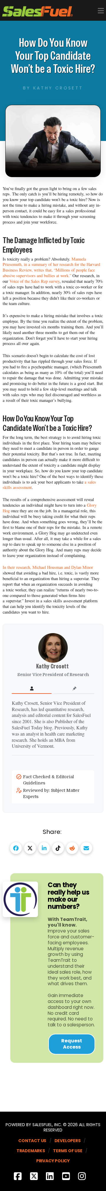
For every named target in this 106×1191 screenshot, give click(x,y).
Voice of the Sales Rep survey (34, 281)
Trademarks (30, 1151)
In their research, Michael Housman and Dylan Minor (48, 567)
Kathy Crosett (53, 666)
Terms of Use (67, 1151)
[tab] (32, 689)
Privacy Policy (53, 1161)
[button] (101, 11)
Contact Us (32, 1141)
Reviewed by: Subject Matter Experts (51, 793)
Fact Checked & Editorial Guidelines (48, 779)
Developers (67, 1141)
